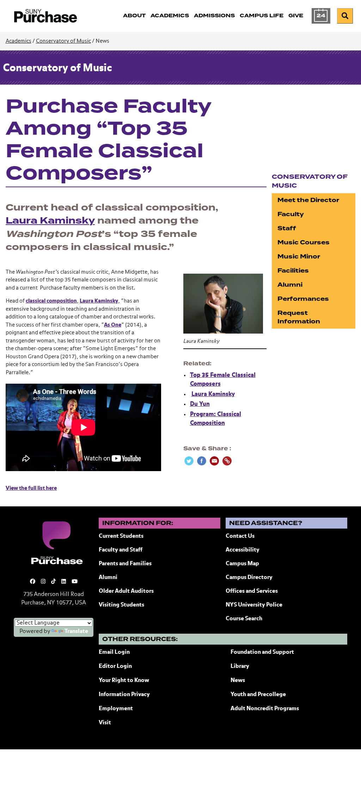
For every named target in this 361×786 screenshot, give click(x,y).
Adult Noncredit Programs (265, 709)
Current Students (121, 536)
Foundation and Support (262, 652)
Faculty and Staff (120, 550)
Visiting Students (121, 605)
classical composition (51, 301)
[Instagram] (43, 581)
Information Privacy (124, 694)
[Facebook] (32, 581)
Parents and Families (125, 564)
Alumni (289, 284)
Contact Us (240, 536)
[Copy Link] (227, 460)
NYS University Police (254, 605)
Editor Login (115, 666)
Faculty (290, 214)
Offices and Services (252, 591)
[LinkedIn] (63, 581)
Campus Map (242, 564)
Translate (76, 631)
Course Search (244, 619)
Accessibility (242, 550)
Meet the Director (308, 200)
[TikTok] (53, 581)
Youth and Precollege (258, 694)
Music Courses (303, 242)
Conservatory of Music (63, 41)
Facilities (293, 270)
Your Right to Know (124, 680)
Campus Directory (249, 577)
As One (112, 325)
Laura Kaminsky (50, 220)
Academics (18, 41)
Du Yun (200, 404)
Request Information (298, 317)
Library (240, 666)
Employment (116, 709)
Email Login (114, 652)
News (238, 680)
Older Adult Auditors (126, 591)
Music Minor (298, 256)
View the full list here (31, 488)
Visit (105, 723)
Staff (286, 228)
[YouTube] (75, 581)
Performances (303, 298)
